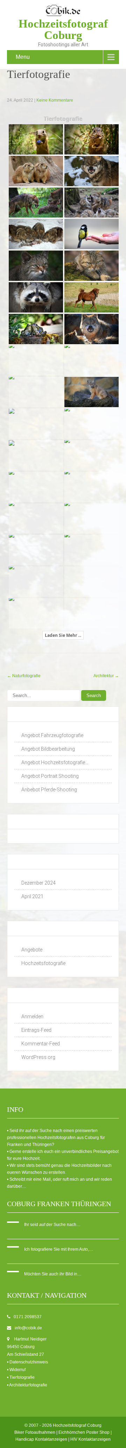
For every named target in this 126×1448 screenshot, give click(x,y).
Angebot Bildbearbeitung (48, 749)
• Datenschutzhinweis (27, 1362)
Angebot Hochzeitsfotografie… (54, 762)
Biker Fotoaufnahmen (34, 1432)
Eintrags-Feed (36, 1030)
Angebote (31, 949)
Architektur (106, 675)
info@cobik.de (28, 1328)
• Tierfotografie (21, 1377)
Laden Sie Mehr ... (63, 635)
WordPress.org (38, 1057)
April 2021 (32, 896)
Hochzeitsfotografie (43, 963)
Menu (23, 57)
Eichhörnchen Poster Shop (84, 1432)
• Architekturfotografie (27, 1385)
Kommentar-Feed (40, 1043)
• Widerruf (16, 1369)
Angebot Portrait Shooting (50, 776)
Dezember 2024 (38, 883)
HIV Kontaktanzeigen (90, 1439)
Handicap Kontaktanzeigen (41, 1439)
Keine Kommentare (54, 100)
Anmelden (32, 1016)
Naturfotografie (24, 675)
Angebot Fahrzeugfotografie (52, 735)
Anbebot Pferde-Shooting (49, 789)
